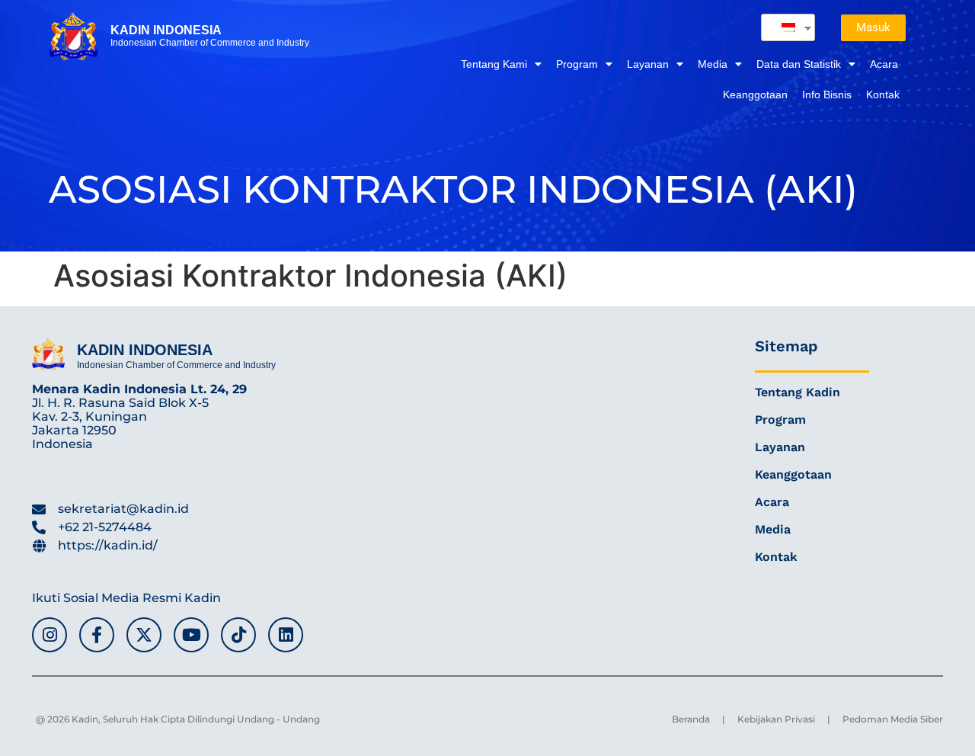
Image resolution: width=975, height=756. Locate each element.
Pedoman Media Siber (892, 719)
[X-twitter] (143, 634)
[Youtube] (191, 634)
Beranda (691, 719)
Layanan (648, 64)
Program (577, 64)
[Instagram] (49, 634)
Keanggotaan (755, 94)
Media (712, 64)
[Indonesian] (782, 27)
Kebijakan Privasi (776, 719)
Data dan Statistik (798, 64)
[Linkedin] (285, 634)
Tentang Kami (494, 64)
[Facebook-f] (96, 634)
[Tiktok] (238, 634)
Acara (884, 64)
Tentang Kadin (797, 392)
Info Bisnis (827, 94)
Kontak (883, 94)
